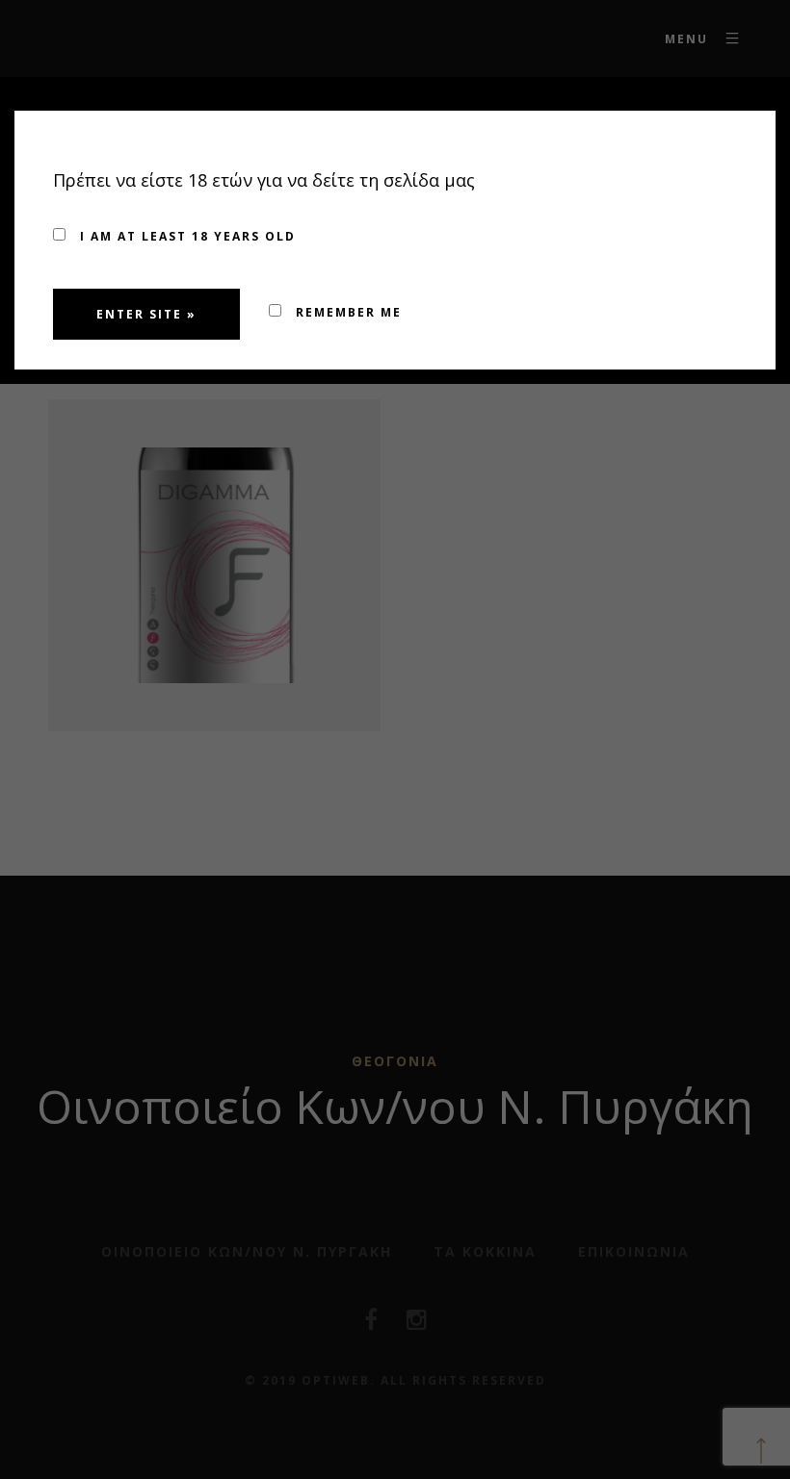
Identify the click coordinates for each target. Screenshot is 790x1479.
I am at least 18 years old (185, 236)
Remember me (346, 312)
